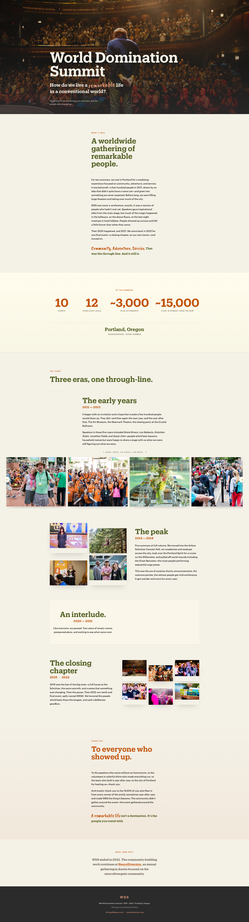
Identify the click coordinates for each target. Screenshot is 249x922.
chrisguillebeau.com (114, 912)
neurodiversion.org (134, 912)
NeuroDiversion (129, 864)
